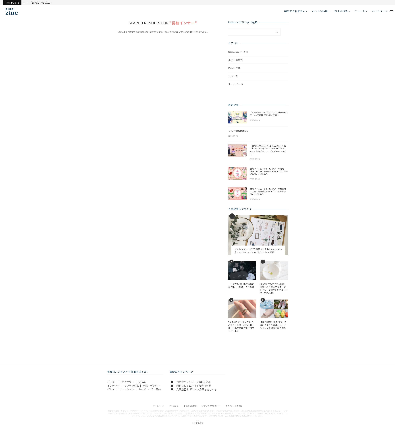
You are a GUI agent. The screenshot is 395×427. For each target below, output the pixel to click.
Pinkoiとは (173, 405)
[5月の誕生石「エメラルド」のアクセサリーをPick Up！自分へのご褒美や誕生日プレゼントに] (242, 309)
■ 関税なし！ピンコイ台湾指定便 (191, 385)
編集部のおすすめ (294, 11)
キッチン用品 (131, 385)
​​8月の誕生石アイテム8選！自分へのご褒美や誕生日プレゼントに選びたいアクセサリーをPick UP (274, 289)
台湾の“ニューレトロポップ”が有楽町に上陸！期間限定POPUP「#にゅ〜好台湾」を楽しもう (268, 191)
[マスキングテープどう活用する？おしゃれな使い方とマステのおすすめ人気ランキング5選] (258, 235)
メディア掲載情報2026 (238, 131)
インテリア (113, 385)
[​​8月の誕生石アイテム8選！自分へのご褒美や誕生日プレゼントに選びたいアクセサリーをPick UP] (274, 270)
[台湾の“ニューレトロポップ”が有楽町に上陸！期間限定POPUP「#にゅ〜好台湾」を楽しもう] (237, 193)
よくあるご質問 (190, 405)
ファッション (126, 389)
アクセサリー (126, 382)
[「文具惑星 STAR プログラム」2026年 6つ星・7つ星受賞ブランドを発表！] (237, 117)
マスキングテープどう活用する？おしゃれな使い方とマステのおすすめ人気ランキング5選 (258, 251)
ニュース (360, 11)
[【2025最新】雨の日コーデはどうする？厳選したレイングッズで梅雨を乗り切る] (274, 309)
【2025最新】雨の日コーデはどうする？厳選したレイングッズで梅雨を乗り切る (273, 325)
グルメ (111, 389)
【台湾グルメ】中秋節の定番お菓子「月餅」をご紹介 (241, 286)
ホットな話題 (320, 11)
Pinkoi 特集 (341, 11)
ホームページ (380, 11)
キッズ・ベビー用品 (149, 389)
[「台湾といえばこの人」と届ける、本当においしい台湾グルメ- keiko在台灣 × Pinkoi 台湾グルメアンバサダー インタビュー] (237, 150)
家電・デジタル (151, 385)
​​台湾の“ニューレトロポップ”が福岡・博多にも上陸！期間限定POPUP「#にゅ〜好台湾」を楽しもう (269, 171)
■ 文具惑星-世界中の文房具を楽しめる (194, 389)
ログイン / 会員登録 (234, 405)
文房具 (142, 382)
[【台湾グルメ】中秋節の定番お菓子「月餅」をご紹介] (242, 270)
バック (111, 382)
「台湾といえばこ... (40, 2)
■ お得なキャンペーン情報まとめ (191, 382)
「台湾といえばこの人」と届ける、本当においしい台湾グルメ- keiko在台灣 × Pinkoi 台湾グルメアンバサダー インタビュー (268, 150)
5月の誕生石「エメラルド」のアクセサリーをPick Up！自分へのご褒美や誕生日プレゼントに (241, 327)
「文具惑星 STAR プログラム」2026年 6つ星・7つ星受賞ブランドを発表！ (268, 114)
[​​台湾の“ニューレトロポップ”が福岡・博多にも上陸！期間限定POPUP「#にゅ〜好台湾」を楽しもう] (237, 173)
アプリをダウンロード (211, 405)
